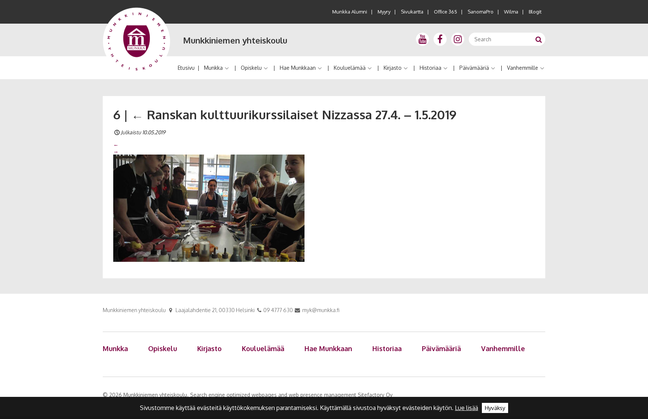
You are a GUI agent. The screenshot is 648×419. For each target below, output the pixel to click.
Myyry (384, 12)
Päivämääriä (474, 68)
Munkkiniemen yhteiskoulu (235, 40)
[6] (208, 208)
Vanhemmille (522, 68)
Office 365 (445, 12)
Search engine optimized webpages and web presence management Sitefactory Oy (291, 395)
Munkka (213, 68)
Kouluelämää (350, 68)
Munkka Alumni (349, 12)
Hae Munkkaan (298, 68)
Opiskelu (251, 68)
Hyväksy (495, 407)
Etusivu (186, 68)
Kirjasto (393, 68)
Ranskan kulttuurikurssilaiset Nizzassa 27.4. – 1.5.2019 (293, 114)
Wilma (511, 12)
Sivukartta (412, 12)
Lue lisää (466, 407)
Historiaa (430, 68)
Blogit (535, 12)
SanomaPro (481, 12)
